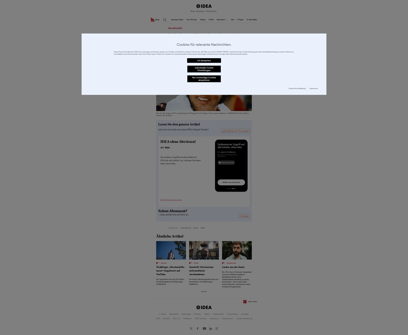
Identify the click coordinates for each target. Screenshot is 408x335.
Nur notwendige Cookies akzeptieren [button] (204, 78)
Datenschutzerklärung (297, 88)
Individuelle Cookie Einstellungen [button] (204, 69)
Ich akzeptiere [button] (204, 60)
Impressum (313, 88)
